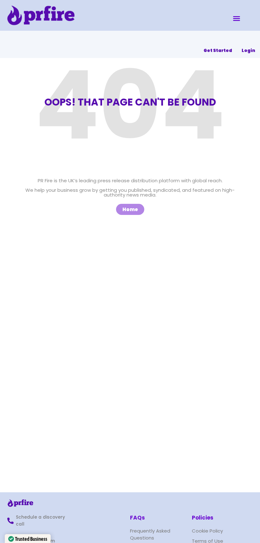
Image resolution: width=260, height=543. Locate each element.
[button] (236, 18)
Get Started (218, 51)
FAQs (137, 517)
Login (248, 51)
